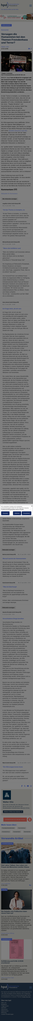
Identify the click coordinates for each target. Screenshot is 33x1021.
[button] (30, 7)
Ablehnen (17, 513)
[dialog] (16, 510)
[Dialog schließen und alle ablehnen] (32, 506)
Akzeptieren (26, 513)
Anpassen (5, 513)
